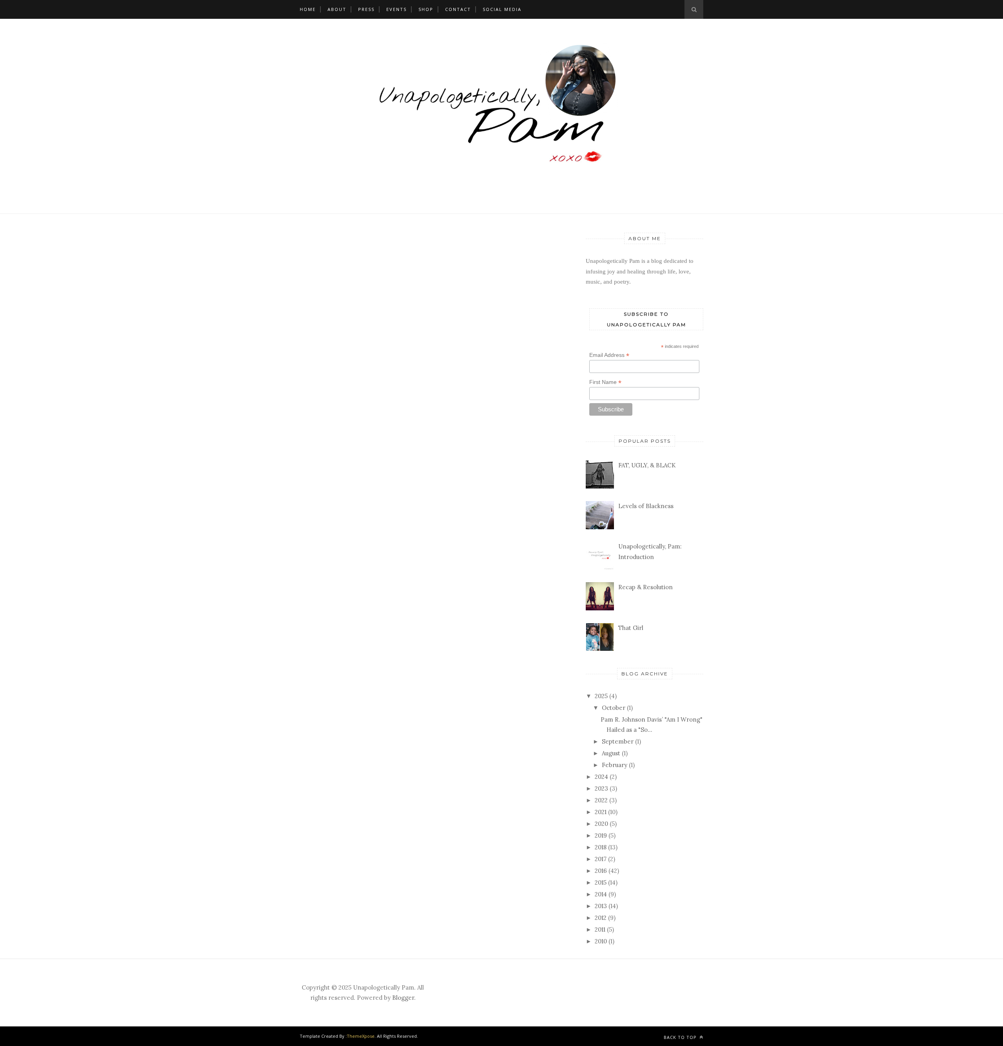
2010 (601, 941)
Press (366, 9)
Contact (458, 9)
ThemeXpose (361, 1036)
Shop (425, 9)
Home (308, 9)
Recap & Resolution (645, 587)
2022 (601, 800)
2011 (600, 929)
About (337, 9)
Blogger (403, 997)
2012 (601, 917)
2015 (601, 882)
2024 (601, 776)
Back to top (681, 1037)
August (611, 753)
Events (396, 9)
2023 (601, 788)
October (613, 707)
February (614, 765)
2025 (601, 696)
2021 (601, 812)
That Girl (630, 628)
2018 (601, 847)
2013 (601, 906)
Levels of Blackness (645, 506)
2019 (601, 835)
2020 (601, 823)
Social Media (502, 9)
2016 (601, 870)
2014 (601, 894)
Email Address (609, 355)
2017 (601, 859)
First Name (605, 382)
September (618, 741)
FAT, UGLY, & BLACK (647, 465)
